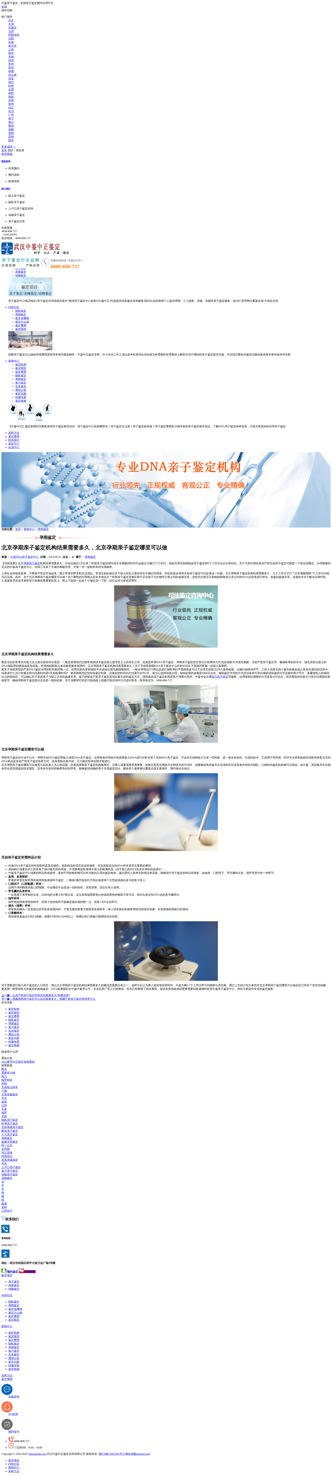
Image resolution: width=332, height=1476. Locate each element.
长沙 (11, 111)
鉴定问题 (20, 393)
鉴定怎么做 (22, 321)
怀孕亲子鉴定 (9, 1123)
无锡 (11, 56)
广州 (11, 114)
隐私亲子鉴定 (9, 1119)
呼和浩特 (13, 34)
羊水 (4, 1098)
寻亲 (4, 1163)
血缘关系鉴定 (9, 1141)
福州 (11, 93)
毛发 (4, 1109)
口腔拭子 (6, 1210)
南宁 (11, 118)
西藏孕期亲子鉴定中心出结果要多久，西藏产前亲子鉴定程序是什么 (48, 998)
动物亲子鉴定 (9, 1174)
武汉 (11, 107)
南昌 (11, 96)
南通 (11, 71)
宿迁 (11, 82)
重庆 (11, 125)
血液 (4, 1203)
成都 (11, 129)
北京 (11, 20)
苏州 (11, 67)
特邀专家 (20, 397)
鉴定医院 (20, 329)
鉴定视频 (20, 400)
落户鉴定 (20, 382)
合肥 (11, 89)
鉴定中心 (13, 443)
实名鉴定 (20, 386)
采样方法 (13, 432)
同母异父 (6, 1156)
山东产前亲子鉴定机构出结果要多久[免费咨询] (35, 995)
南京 (11, 53)
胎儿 (4, 1076)
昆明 (11, 136)
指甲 (4, 1112)
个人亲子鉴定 (9, 1134)
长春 (11, 42)
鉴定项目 (6, 1275)
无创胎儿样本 (9, 1087)
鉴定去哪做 (22, 318)
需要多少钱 (8, 1072)
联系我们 (13, 440)
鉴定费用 (20, 325)
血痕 (4, 1101)
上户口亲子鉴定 (11, 1167)
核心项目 (5, 188)
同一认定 (6, 1145)
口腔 (4, 1105)
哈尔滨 (12, 45)
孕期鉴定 (20, 314)
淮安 (11, 78)
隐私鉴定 (20, 310)
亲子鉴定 (13, 1281)
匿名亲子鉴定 (9, 1130)
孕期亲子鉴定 (32, 563)
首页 (4, 150)
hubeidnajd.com (37, 1453)
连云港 (12, 74)
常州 (11, 64)
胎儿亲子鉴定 (220, 676)
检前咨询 (5, 161)
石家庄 (12, 27)
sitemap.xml (143, 1453)
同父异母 (6, 1152)
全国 (4, 6)
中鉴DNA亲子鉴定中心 (24, 556)
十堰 (4, 1090)
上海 (11, 49)
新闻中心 (13, 360)
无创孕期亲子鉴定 (12, 1127)
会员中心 (13, 447)
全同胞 (5, 1149)
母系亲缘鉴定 (9, 1159)
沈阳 (11, 38)
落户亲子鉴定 (9, 1170)
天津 (11, 24)
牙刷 (4, 1083)
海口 (11, 122)
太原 (11, 31)
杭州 (11, 85)
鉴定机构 (20, 364)
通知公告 (20, 390)
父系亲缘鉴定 (9, 1094)
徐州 (11, 60)
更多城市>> (8, 146)
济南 (11, 100)
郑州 (11, 103)
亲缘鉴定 (20, 271)
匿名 (4, 1069)
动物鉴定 (20, 275)
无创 (4, 1116)
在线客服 (6, 227)
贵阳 (11, 133)
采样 (4, 1207)
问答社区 (13, 307)
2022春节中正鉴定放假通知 (18, 1061)
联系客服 (6, 154)
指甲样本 (6, 1079)
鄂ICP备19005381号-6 (111, 1453)
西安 (11, 140)
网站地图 (130, 1453)
